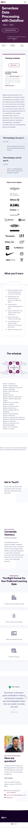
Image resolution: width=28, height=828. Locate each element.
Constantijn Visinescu (20, 37)
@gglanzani (10, 797)
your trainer (22, 45)
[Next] (26, 698)
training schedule (13, 45)
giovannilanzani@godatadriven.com (15, 795)
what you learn (4, 45)
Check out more (9, 85)
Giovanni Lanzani (14, 76)
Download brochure (10, 30)
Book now (13, 65)
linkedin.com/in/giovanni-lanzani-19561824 (13, 791)
